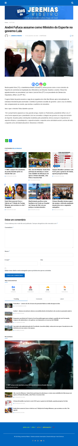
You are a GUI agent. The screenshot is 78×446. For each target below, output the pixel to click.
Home (6, 22)
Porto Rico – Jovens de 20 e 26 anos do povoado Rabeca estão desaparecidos (36, 303)
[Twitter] (37, 84)
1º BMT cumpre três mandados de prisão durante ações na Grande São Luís (15, 172)
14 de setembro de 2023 (31, 35)
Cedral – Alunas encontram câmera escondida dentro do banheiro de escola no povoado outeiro (42, 311)
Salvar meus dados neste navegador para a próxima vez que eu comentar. (28, 270)
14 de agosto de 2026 (58, 176)
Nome (7, 251)
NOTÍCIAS (11, 22)
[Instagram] (41, 84)
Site (41, 260)
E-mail (7, 260)
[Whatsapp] (44, 84)
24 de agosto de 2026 (11, 176)
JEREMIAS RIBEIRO (16, 35)
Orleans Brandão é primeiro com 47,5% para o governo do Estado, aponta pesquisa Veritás (62, 172)
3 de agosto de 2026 (11, 209)
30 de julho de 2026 (58, 209)
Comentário (9, 227)
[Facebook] (33, 84)
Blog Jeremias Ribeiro (24, 436)
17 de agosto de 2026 (34, 180)
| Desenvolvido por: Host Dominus (55, 436)
